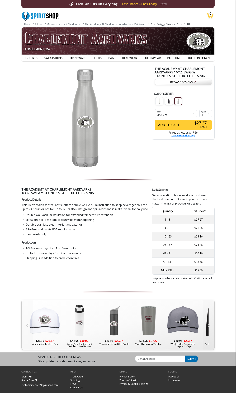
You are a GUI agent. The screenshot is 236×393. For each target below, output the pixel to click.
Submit (191, 358)
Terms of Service (128, 380)
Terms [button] (163, 3)
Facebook (173, 376)
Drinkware (78, 58)
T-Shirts (31, 58)
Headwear (129, 58)
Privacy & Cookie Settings (133, 383)
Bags (111, 58)
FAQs (73, 383)
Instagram (174, 380)
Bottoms (174, 58)
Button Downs (199, 58)
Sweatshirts (53, 58)
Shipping (75, 380)
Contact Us (76, 387)
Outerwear (152, 58)
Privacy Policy (127, 376)
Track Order (77, 376)
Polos (97, 58)
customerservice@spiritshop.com (40, 385)
